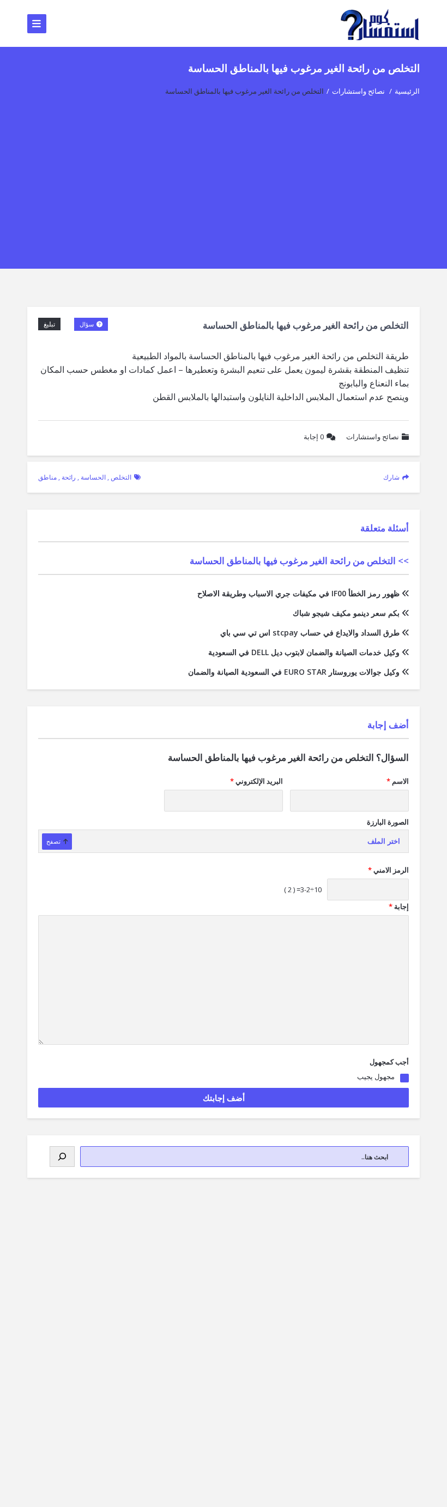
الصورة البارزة (388, 822)
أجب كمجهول (389, 1062)
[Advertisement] (223, 192)
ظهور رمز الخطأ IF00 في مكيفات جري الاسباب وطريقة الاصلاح (298, 593)
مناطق (47, 477)
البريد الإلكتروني (256, 781)
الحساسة (93, 477)
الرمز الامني (388, 870)
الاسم (397, 781)
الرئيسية (407, 91)
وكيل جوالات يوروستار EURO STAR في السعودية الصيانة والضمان (294, 672)
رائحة (69, 477)
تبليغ (49, 324)
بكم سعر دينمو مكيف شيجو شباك (346, 613)
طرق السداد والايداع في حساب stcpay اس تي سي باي (310, 632)
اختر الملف (383, 841)
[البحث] (62, 1156)
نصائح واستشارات (358, 91)
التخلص (121, 477)
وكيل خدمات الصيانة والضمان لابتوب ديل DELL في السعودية (304, 652)
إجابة (314, 436)
